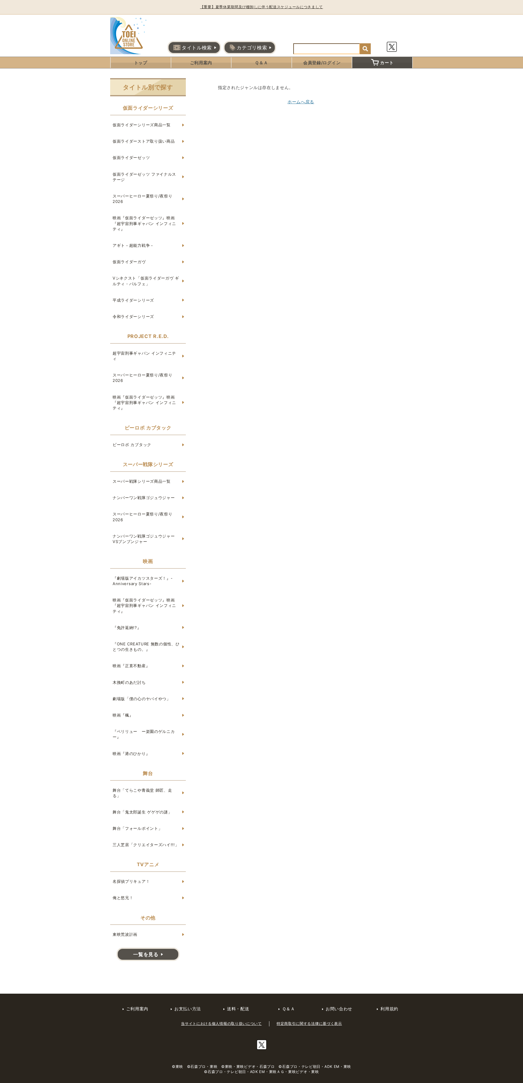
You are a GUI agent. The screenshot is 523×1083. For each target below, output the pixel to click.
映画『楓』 (123, 715)
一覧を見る (146, 954)
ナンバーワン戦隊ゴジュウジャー (144, 497)
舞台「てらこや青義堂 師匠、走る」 (142, 793)
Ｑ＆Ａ (261, 62)
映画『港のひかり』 (131, 753)
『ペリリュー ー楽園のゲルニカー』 (144, 734)
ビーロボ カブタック (132, 444)
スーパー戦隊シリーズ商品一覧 (142, 481)
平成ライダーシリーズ (133, 300)
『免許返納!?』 (127, 627)
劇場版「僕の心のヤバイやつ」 (142, 698)
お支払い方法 (187, 1008)
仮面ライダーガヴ (129, 261)
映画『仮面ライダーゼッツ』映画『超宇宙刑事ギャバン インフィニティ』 (144, 223)
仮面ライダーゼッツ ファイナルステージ (144, 177)
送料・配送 (238, 1008)
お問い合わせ (339, 1008)
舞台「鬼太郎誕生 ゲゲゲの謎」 (142, 812)
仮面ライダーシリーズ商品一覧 (142, 124)
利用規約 (389, 1008)
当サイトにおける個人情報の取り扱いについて (221, 1023)
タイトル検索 (197, 48)
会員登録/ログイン (321, 62)
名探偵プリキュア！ (131, 881)
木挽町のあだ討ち (129, 682)
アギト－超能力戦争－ (133, 245)
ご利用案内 (201, 62)
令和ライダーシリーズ (133, 316)
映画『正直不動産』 (131, 665)
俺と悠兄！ (123, 897)
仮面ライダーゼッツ (131, 157)
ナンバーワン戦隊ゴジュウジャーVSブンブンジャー (144, 539)
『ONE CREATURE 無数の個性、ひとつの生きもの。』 (146, 646)
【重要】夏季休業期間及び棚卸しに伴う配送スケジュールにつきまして (261, 7)
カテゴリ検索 (252, 48)
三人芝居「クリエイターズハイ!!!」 (146, 844)
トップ (140, 62)
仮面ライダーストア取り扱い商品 (144, 141)
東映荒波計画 (125, 934)
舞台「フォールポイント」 (137, 828)
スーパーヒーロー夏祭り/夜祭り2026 (143, 199)
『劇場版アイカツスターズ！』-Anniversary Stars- (143, 581)
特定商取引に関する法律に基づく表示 (309, 1023)
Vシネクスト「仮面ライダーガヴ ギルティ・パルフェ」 (146, 281)
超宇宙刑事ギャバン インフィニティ (144, 356)
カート (386, 62)
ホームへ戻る (301, 101)
